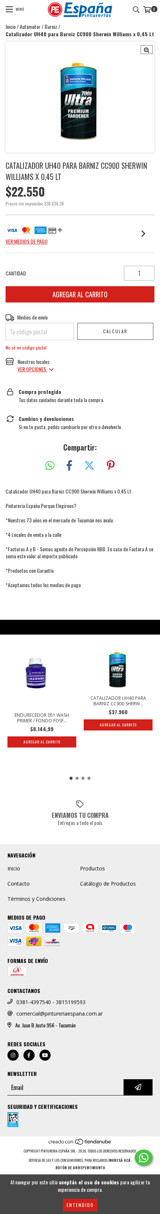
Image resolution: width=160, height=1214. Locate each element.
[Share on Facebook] (69, 465)
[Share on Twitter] (89, 465)
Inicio (11, 26)
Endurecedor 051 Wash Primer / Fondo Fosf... (42, 717)
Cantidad (16, 273)
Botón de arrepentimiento (80, 1167)
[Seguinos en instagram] (13, 1055)
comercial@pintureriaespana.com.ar (59, 1013)
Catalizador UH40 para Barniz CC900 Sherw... (118, 700)
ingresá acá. (120, 1160)
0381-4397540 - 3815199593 (51, 1002)
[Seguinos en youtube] (45, 1055)
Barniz (51, 26)
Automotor (30, 26)
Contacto (18, 883)
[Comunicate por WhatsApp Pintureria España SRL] (144, 1158)
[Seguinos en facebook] (29, 1055)
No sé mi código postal (26, 347)
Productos (92, 868)
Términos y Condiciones (36, 898)
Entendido (80, 1205)
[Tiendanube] (80, 1143)
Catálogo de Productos (108, 883)
